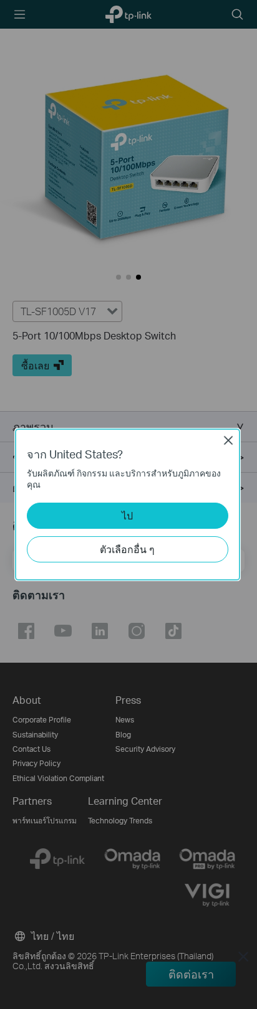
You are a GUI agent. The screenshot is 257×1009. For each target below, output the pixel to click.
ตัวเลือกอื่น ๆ (127, 549)
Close (228, 440)
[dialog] (128, 504)
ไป (127, 515)
